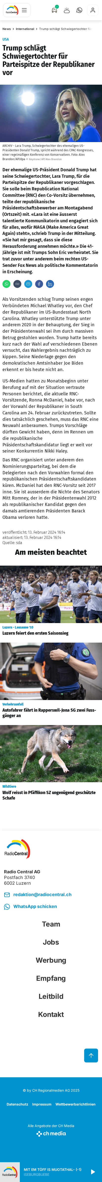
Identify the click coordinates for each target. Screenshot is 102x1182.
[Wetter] (67, 10)
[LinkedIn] (50, 284)
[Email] (28, 284)
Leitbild (51, 996)
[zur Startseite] (12, 10)
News (6, 29)
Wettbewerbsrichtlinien (75, 1104)
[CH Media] (51, 1133)
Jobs (51, 942)
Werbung (51, 960)
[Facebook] (39, 284)
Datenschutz (17, 1104)
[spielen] (93, 1172)
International (25, 29)
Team (51, 924)
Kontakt (51, 1014)
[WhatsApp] (6, 284)
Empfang (51, 978)
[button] (79, 10)
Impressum (41, 1104)
